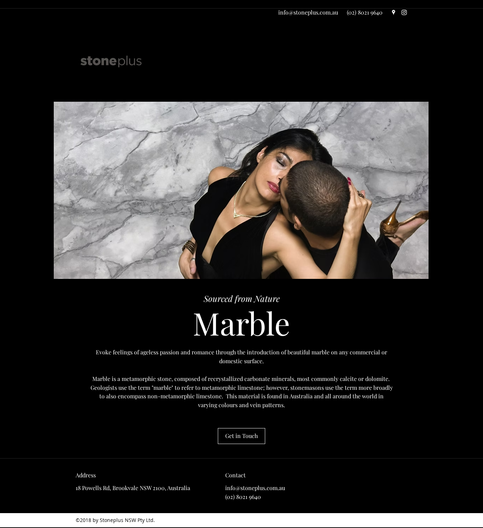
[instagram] (404, 12)
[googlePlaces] (393, 12)
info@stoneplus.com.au (308, 12)
